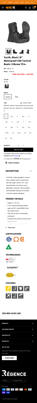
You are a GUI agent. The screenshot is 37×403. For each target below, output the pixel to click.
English (5, 380)
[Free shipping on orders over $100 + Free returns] (18, 2)
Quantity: (7, 145)
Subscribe (9, 358)
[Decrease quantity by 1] (14, 146)
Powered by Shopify (11, 399)
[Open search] (26, 7)
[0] (33, 7)
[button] (18, 159)
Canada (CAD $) (17, 380)
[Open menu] (3, 7)
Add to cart (18, 149)
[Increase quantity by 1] (24, 146)
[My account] (30, 7)
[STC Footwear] (10, 7)
